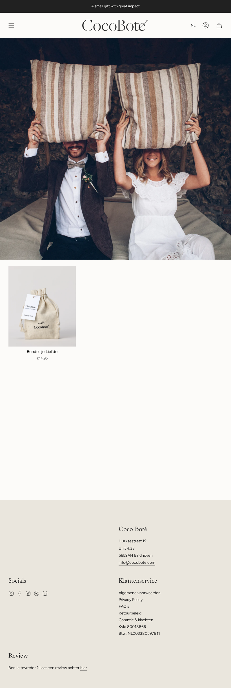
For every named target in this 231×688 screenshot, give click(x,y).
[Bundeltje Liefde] (42, 306)
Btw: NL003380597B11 (139, 633)
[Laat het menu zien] (11, 25)
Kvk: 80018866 (132, 626)
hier (83, 667)
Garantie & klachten (136, 620)
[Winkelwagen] (219, 25)
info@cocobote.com (137, 562)
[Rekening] (205, 25)
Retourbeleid (130, 613)
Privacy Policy (131, 599)
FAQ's (124, 606)
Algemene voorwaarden (140, 593)
